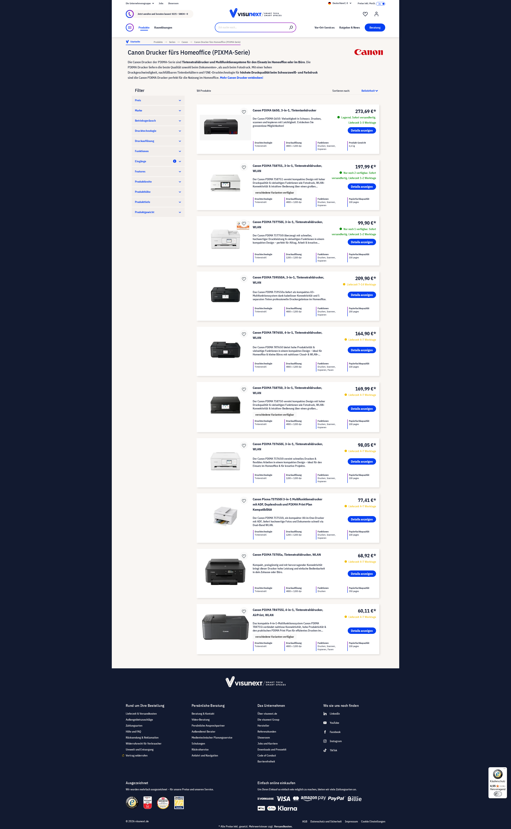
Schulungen (198, 743)
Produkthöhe (143, 192)
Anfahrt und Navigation (205, 755)
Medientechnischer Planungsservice (212, 737)
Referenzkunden (266, 731)
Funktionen (142, 151)
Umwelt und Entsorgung (139, 749)
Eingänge (140, 161)
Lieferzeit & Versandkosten (141, 713)
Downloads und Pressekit (271, 749)
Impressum (351, 821)
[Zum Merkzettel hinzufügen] (244, 112)
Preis (138, 100)
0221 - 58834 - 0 (180, 13)
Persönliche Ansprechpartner (208, 725)
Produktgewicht (144, 212)
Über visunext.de (267, 713)
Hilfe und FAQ (133, 731)
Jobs (161, 3)
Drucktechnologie (145, 131)
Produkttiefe (142, 202)
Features (140, 171)
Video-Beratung (201, 719)
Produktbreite (143, 181)
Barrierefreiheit (266, 761)
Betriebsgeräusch (145, 120)
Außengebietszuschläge (139, 719)
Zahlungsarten (134, 725)
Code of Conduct (266, 755)
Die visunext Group (268, 719)
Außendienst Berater (203, 731)
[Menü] (130, 27)
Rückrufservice (200, 749)
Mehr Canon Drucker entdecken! (241, 78)
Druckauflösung (144, 141)
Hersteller (263, 725)
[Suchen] (291, 27)
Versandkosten (283, 826)
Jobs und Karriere (267, 743)
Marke (138, 110)
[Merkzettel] (365, 14)
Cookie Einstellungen (373, 821)
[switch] (498, 794)
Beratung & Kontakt (203, 713)
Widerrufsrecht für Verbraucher (143, 743)
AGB (304, 821)
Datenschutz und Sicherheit (326, 821)
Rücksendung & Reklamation (142, 737)
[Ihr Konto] (376, 14)
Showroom (173, 3)
